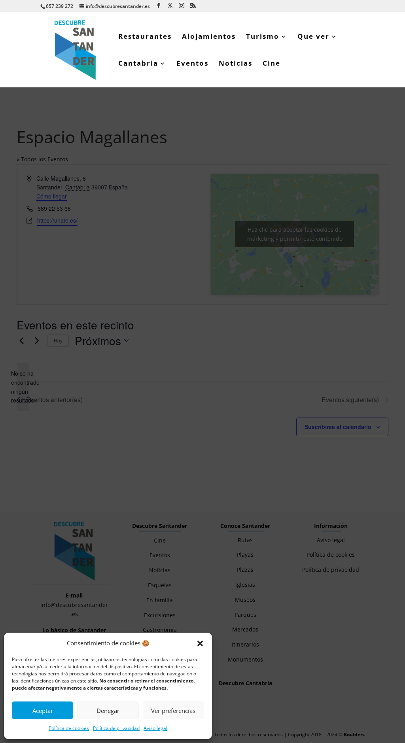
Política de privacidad (116, 728)
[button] (200, 643)
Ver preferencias (173, 711)
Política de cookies (69, 728)
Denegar (108, 711)
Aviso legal (155, 728)
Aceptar (42, 711)
